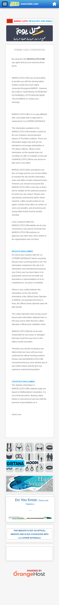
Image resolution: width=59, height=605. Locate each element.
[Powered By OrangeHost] (29, 577)
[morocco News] (29, 33)
